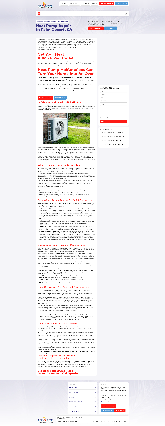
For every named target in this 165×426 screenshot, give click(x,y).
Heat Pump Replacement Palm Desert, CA (112, 132)
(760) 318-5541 (105, 397)
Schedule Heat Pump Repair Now (46, 49)
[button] (64, 4)
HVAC (44, 290)
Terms (108, 117)
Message (102, 104)
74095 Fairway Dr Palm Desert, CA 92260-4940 (113, 396)
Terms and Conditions (105, 421)
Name (101, 91)
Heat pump (44, 21)
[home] (45, 4)
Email (101, 97)
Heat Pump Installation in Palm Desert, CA (112, 144)
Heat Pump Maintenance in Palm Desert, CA (112, 136)
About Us (94, 3)
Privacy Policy (96, 421)
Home (38, 21)
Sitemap (126, 421)
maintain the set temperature (61, 281)
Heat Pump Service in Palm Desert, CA (111, 140)
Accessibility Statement (117, 421)
